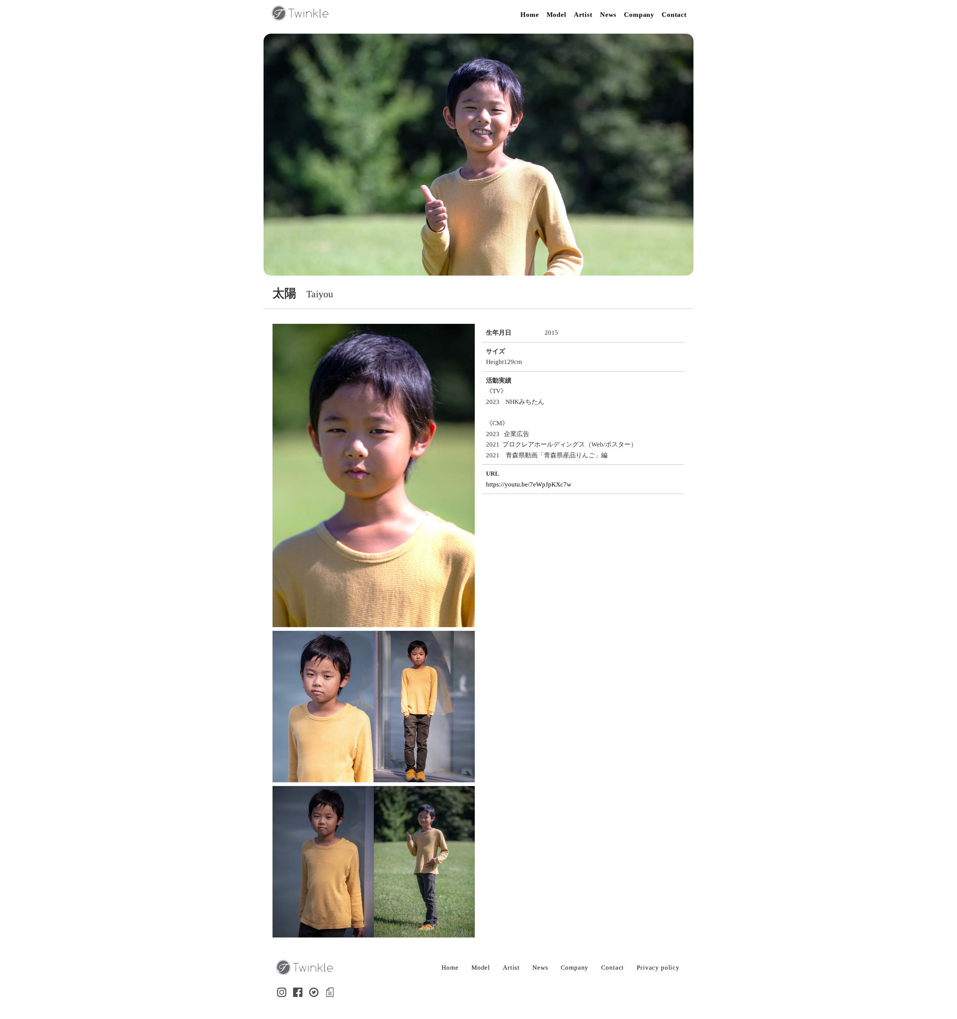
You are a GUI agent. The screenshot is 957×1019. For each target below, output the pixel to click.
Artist (583, 14)
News (608, 14)
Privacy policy (658, 967)
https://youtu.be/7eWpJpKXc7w (528, 484)
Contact (674, 14)
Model (556, 14)
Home (529, 14)
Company (639, 14)
